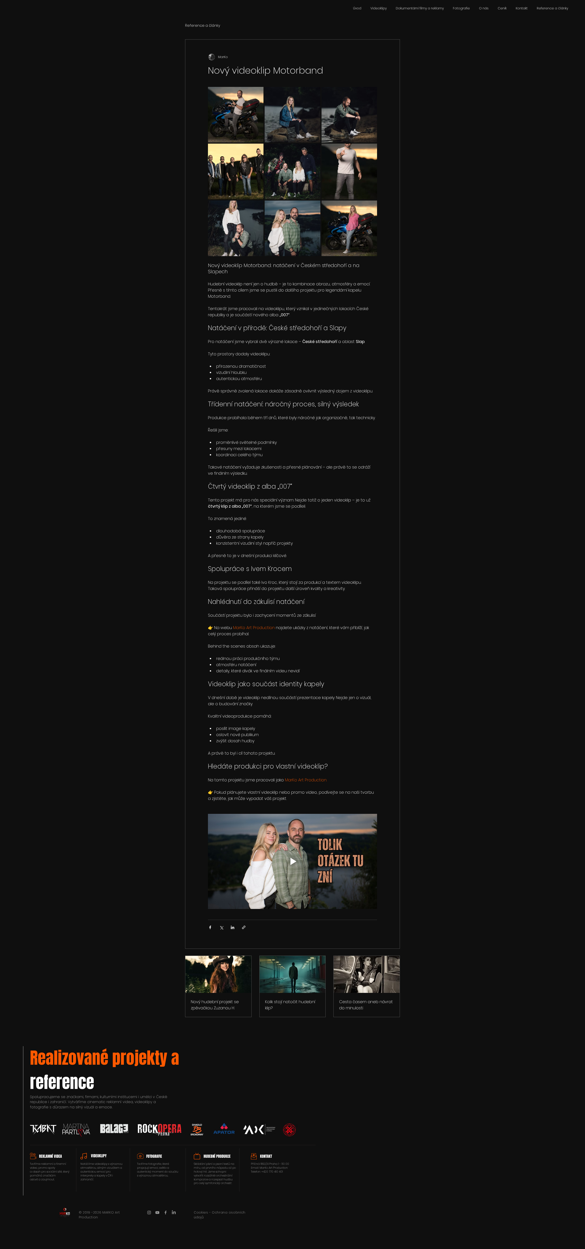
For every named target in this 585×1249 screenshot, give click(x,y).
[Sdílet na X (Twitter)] (221, 927)
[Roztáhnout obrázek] (235, 114)
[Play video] (292, 861)
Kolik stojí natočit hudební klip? (290, 1005)
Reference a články (202, 25)
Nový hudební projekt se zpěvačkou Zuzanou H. (215, 1005)
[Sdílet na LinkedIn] (232, 927)
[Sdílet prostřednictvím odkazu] (244, 927)
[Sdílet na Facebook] (210, 927)
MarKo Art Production (274, 1168)
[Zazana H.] (218, 974)
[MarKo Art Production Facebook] (165, 1212)
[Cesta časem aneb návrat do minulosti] (367, 974)
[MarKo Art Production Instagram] (149, 1212)
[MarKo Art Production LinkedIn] (173, 1212)
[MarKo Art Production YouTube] (157, 1212)
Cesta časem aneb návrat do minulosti (366, 1005)
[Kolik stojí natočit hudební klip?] (293, 974)
